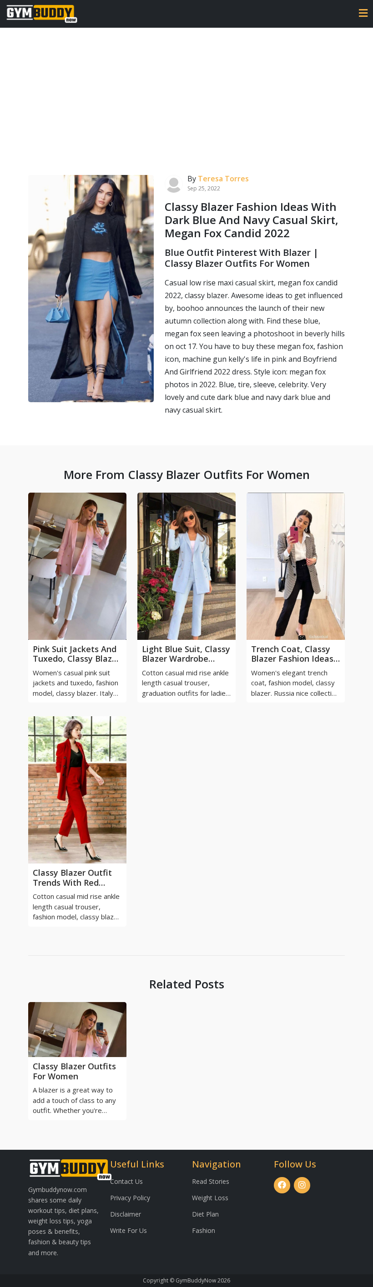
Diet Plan (205, 1214)
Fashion (203, 1230)
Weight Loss (210, 1197)
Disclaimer (125, 1214)
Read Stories (210, 1181)
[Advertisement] (186, 96)
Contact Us (126, 1181)
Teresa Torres (223, 179)
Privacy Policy (130, 1197)
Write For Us (128, 1230)
